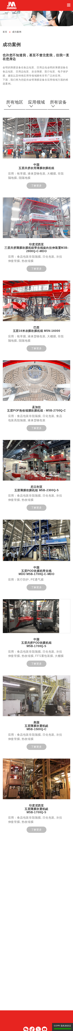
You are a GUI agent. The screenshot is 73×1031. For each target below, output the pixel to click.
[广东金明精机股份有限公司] (36, 5)
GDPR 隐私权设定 (62, 1026)
